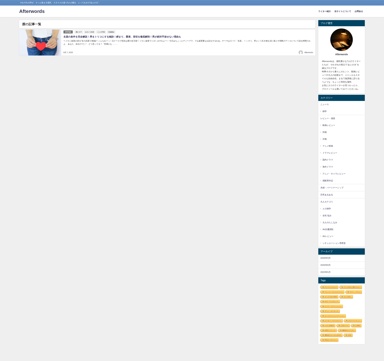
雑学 (324, 111)
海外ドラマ (327, 167)
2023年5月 (325, 272)
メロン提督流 (329, 325)
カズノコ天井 (89, 32)
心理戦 (357, 325)
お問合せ (359, 11)
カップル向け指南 (331, 297)
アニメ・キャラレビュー (334, 174)
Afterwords (308, 52)
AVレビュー (327, 236)
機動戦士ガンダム (348, 330)
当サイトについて (342, 11)
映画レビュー (328, 125)
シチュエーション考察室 (334, 243)
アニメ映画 (327, 146)
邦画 (324, 132)
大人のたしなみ (329, 222)
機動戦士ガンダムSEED (333, 335)
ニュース (324, 104)
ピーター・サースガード (333, 321)
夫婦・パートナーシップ (332, 188)
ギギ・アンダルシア (331, 301)
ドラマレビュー (329, 153)
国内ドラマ (327, 160)
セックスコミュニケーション (334, 316)
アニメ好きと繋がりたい (352, 287)
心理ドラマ (344, 325)
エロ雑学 (326, 209)
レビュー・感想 (327, 118)
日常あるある (326, 195)
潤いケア (79, 32)
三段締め (111, 32)
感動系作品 (327, 181)
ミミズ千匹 (101, 32)
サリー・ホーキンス (331, 311)
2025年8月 (325, 265)
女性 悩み (68, 32)
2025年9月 (325, 258)
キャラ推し (347, 297)
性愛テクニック (330, 330)
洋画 (324, 139)
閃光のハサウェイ (331, 340)
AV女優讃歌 (327, 229)
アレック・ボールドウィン (334, 292)
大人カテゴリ (326, 202)
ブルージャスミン (354, 321)
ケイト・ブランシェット (333, 306)
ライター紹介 (324, 11)
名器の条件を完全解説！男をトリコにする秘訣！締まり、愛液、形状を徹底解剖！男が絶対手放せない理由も (122, 36)
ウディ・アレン (355, 292)
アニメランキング (331, 287)
